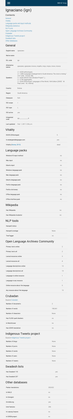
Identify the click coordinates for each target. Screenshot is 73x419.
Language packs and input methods (18, 23)
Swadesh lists (11, 38)
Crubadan (9, 33)
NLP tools (9, 28)
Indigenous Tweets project (15, 36)
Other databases (11, 41)
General (8, 18)
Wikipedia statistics (13, 26)
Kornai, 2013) (16, 145)
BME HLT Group (62, 3)
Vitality (8, 21)
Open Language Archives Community (19, 31)
